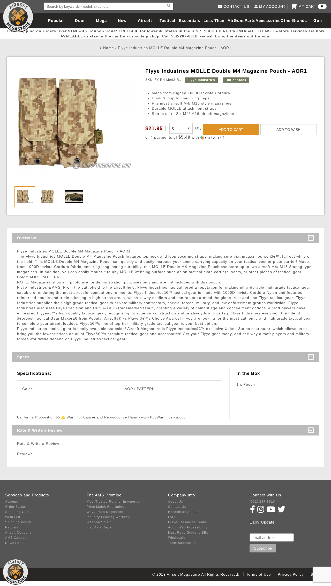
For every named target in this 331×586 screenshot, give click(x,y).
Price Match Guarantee (105, 507)
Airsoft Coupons (18, 532)
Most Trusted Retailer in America (113, 501)
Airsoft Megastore (18, 16)
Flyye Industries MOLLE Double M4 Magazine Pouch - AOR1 (174, 48)
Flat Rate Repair (100, 527)
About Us (175, 501)
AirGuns (236, 20)
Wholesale (176, 538)
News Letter (15, 543)
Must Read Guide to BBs (188, 532)
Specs (23, 357)
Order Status (15, 507)
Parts (250, 20)
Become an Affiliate (184, 512)
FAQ (171, 517)
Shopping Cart (17, 512)
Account (11, 501)
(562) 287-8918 (262, 501)
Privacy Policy (291, 574)
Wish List (12, 517)
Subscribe (261, 528)
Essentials (189, 20)
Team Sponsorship (183, 543)
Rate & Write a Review (40, 430)
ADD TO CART (231, 130)
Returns (11, 527)
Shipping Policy (18, 522)
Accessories (268, 20)
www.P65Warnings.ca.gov (163, 417)
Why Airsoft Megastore (105, 512)
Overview (26, 238)
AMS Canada (16, 538)
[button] (231, 137)
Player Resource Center (188, 522)
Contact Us (177, 507)
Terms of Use (258, 574)
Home (108, 48)
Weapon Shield (99, 522)
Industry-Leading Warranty (108, 517)
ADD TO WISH (288, 130)
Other (286, 20)
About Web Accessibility (187, 527)
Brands (299, 20)
